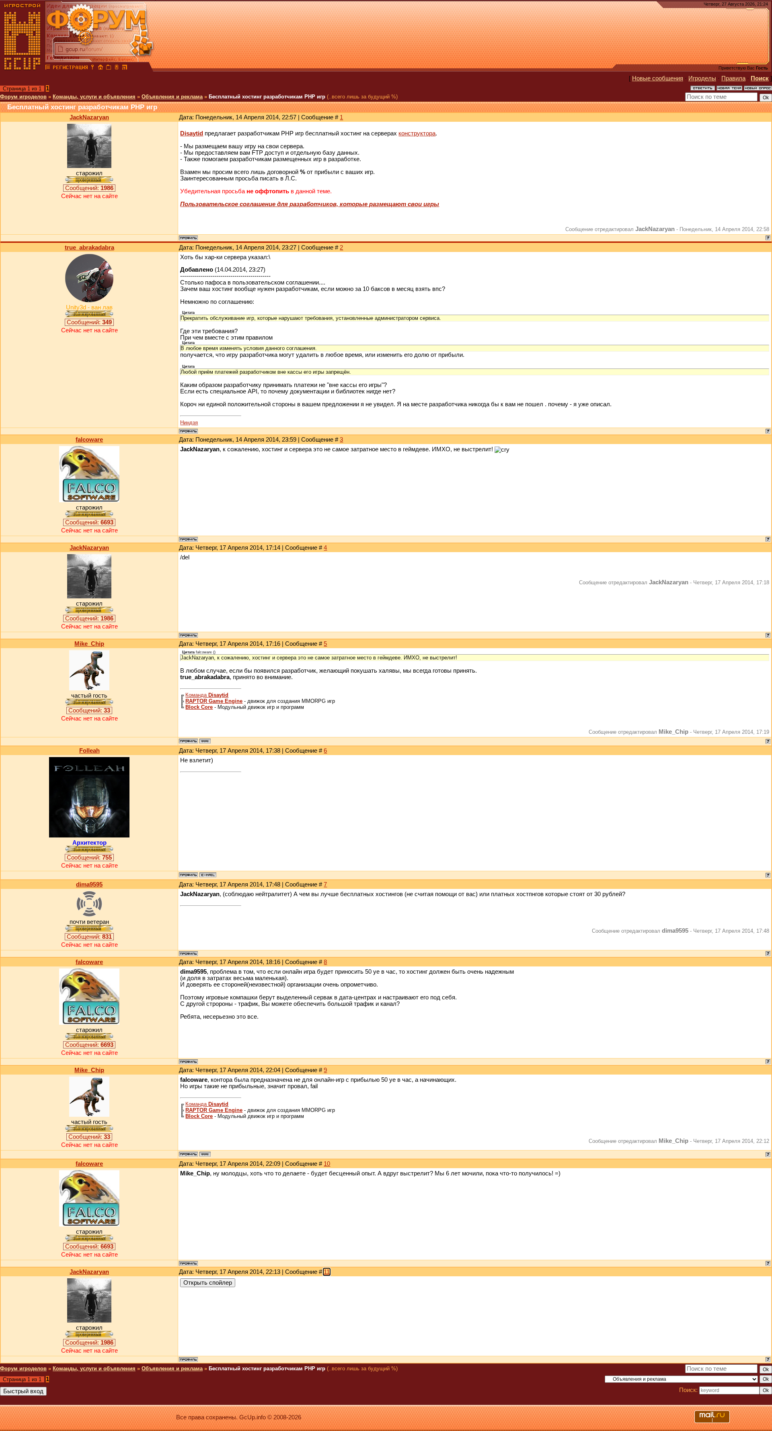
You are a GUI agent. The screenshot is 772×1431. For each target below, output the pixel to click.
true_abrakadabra (89, 247)
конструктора (416, 133)
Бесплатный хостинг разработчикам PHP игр (267, 97)
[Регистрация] (70, 68)
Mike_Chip (89, 644)
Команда (206, 695)
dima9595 (89, 884)
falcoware (89, 439)
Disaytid (191, 133)
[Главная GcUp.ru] (22, 68)
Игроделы (702, 78)
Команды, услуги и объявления (94, 97)
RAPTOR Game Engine (213, 701)
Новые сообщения (657, 78)
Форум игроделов (23, 97)
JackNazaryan (89, 117)
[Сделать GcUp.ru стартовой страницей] (100, 68)
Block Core (199, 707)
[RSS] (125, 68)
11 (327, 1272)
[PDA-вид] (117, 68)
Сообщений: (89, 188)
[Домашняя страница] (205, 741)
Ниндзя (189, 423)
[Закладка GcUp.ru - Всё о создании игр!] (109, 68)
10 (327, 1164)
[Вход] (92, 68)
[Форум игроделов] (48, 68)
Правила (733, 78)
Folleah (89, 750)
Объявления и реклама (172, 97)
